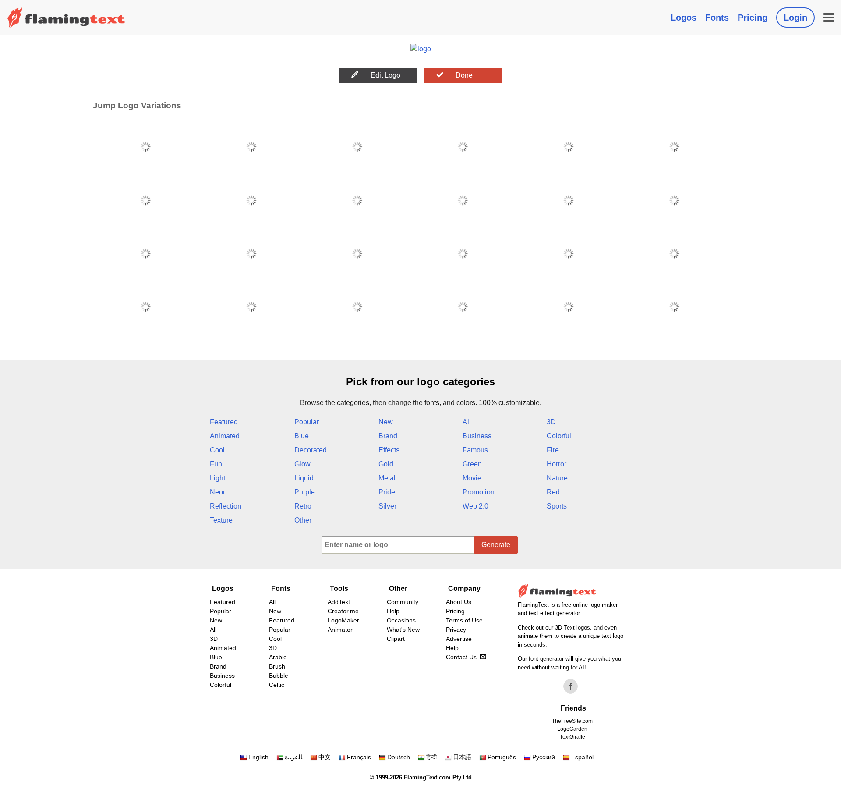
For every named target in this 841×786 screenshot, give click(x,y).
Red (553, 492)
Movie (472, 478)
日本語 (462, 757)
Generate (495, 544)
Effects (388, 450)
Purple (304, 492)
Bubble (278, 675)
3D (551, 422)
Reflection (225, 506)
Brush (277, 666)
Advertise (459, 638)
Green (472, 464)
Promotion (479, 492)
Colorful (559, 436)
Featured (224, 422)
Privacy (456, 629)
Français (359, 757)
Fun (216, 464)
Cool (217, 450)
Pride (386, 492)
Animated (225, 436)
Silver (387, 506)
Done (464, 75)
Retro (302, 506)
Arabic (277, 657)
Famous (475, 450)
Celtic (276, 684)
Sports (557, 506)
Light (217, 478)
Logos (683, 17)
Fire (553, 450)
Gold (385, 464)
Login (795, 17)
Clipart (396, 638)
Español (582, 757)
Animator (340, 629)
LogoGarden (572, 729)
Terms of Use (464, 620)
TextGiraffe (572, 737)
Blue (301, 436)
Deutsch (398, 757)
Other (302, 520)
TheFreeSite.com (572, 721)
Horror (556, 464)
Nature (557, 478)
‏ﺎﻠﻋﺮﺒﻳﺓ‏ (293, 757)
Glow (302, 464)
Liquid (304, 478)
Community (402, 601)
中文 (324, 757)
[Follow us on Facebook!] (570, 686)
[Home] (66, 17)
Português (502, 757)
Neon (218, 492)
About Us (458, 601)
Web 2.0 (475, 506)
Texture (221, 520)
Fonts (717, 17)
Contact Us (461, 657)
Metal (387, 478)
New (385, 422)
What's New (403, 629)
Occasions (401, 620)
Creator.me (343, 611)
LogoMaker (343, 620)
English (258, 757)
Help (393, 611)
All (467, 422)
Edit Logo (385, 75)
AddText (339, 601)
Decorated (310, 450)
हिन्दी (431, 757)
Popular (306, 422)
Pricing (752, 17)
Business (477, 436)
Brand (387, 436)
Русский (543, 757)
